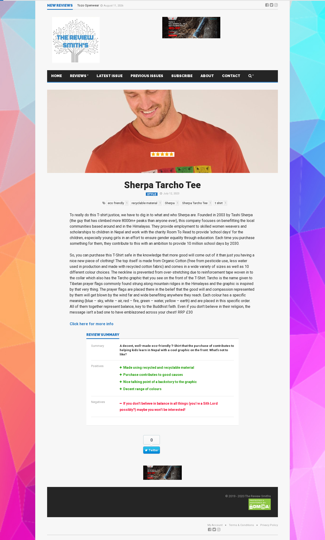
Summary (97, 346)
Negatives (98, 402)
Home (56, 76)
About (207, 76)
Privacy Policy (269, 525)
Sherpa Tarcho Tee (162, 185)
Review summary (102, 335)
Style (151, 194)
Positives (97, 366)
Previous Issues (147, 76)
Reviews (78, 76)
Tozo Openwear (88, 5)
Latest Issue (110, 76)
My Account (214, 525)
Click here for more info (91, 324)
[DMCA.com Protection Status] (259, 504)
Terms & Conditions (241, 525)
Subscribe (181, 76)
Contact (231, 76)
